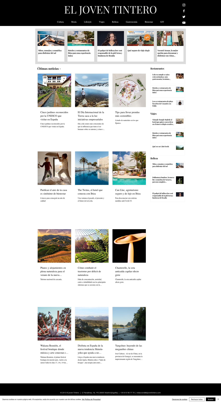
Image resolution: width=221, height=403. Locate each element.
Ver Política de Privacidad (91, 399)
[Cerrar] (218, 399)
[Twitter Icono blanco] (184, 17)
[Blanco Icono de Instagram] (184, 5)
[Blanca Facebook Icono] (184, 11)
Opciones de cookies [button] (179, 399)
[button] (162, 22)
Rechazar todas (197, 399)
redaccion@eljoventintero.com (149, 392)
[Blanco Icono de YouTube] (184, 23)
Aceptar (211, 399)
